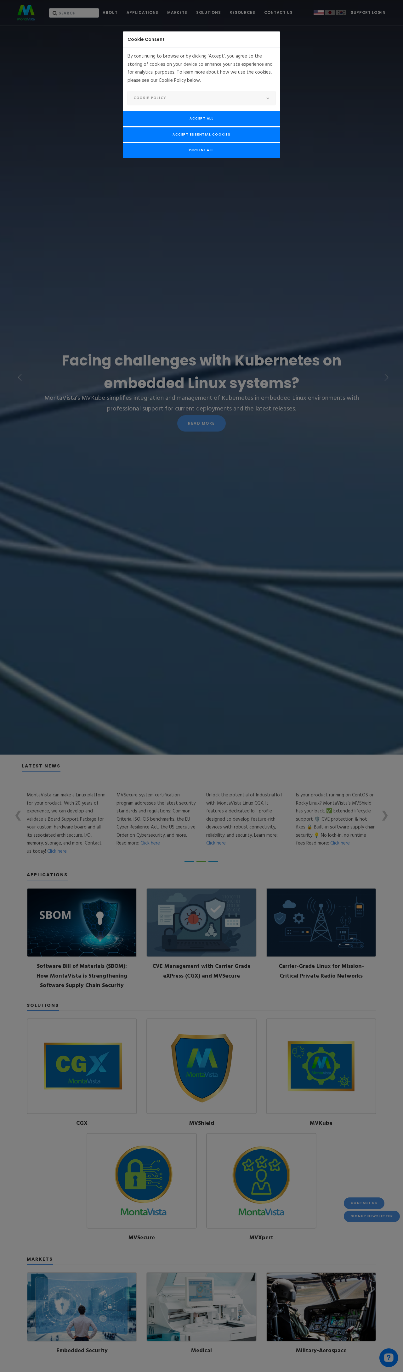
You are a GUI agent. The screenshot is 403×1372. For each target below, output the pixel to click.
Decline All (201, 150)
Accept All (201, 118)
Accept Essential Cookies (201, 134)
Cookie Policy (149, 98)
